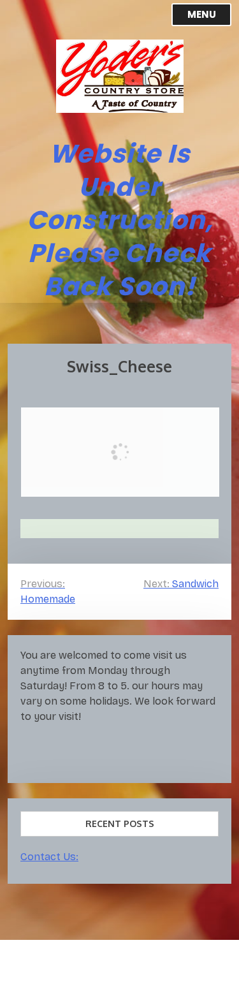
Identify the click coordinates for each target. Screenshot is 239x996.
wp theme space (118, 975)
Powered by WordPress (74, 960)
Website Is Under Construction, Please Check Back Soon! (120, 220)
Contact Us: (49, 857)
